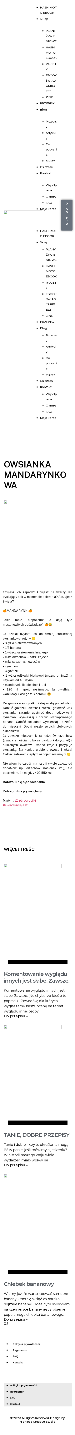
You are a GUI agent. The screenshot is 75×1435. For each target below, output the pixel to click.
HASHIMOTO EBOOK (51, 53)
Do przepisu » (16, 1016)
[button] (45, 219)
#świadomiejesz (15, 805)
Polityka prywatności (26, 1343)
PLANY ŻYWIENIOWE (51, 36)
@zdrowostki (25, 800)
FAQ (49, 411)
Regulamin (20, 1350)
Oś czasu (46, 381)
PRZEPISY (47, 103)
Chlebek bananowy (29, 1284)
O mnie (51, 196)
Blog (43, 109)
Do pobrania (51, 149)
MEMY (50, 374)
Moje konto (48, 209)
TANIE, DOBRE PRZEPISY (37, 1135)
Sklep (44, 19)
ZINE (49, 316)
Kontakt (46, 173)
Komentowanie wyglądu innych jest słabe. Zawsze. (37, 977)
